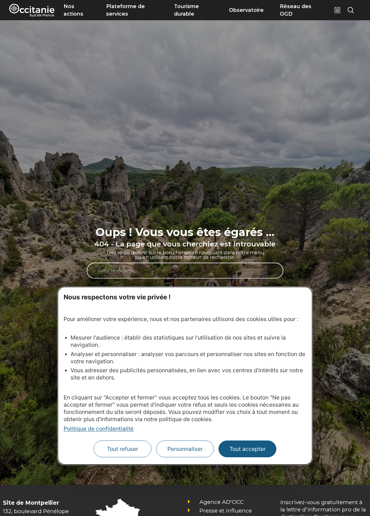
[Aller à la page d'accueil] (31, 10)
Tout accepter (248, 449)
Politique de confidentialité (99, 428)
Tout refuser (122, 449)
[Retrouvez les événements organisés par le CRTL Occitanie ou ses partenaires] (337, 10)
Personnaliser (185, 449)
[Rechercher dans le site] (350, 10)
